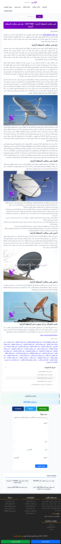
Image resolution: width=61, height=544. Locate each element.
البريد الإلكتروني (30, 449)
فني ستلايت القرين (24, 355)
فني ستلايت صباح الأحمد (30, 503)
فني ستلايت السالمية (43, 357)
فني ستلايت (32, 357)
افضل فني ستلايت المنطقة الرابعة (44, 374)
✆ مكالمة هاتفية (45, 541)
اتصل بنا (51, 529)
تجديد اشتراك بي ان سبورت (11, 360)
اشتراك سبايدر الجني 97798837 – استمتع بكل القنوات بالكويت (17, 481)
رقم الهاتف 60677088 (30, 402)
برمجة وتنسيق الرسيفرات (10, 506)
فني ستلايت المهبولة (17, 348)
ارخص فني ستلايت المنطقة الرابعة (44, 381)
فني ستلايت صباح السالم (30, 511)
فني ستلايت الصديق (23, 346)
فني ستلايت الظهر (9, 353)
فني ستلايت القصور (12, 355)
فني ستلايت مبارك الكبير (37, 355)
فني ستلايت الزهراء (12, 346)
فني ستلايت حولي (30, 508)
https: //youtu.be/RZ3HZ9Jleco (49, 335)
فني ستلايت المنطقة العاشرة (34, 342)
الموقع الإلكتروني (30, 457)
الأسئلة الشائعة (8, 11)
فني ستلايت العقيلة (20, 342)
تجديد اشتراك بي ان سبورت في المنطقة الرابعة (41, 384)
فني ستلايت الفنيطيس (31, 351)
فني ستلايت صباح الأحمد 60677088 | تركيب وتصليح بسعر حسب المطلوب (43, 488)
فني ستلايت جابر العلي (51, 355)
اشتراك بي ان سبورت (52, 362)
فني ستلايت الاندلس (46, 346)
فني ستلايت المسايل (19, 351)
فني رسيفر (17, 7)
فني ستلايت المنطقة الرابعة (50, 34)
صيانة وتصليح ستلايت (10, 503)
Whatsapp (43, 409)
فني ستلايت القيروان (28, 344)
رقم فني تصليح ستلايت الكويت (29, 360)
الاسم (30, 441)
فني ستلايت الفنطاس (35, 353)
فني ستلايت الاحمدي (29, 348)
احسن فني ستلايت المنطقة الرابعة (44, 378)
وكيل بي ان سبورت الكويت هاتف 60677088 (43, 480)
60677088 (54, 513)
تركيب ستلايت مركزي (10, 508)
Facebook (18, 409)
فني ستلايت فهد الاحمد (22, 353)
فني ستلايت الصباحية (47, 353)
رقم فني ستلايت (23, 357)
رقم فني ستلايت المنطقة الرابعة (45, 371)
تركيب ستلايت (36, 7)
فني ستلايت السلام (35, 346)
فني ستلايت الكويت (19, 536)
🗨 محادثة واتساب (15, 541)
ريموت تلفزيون (8, 7)
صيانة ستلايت (26, 7)
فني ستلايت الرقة (40, 344)
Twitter (30, 409)
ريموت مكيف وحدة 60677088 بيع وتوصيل (17, 487)
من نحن (51, 524)
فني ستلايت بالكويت (12, 357)
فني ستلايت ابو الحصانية (45, 351)
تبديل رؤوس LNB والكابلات (10, 511)
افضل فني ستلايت (43, 360)
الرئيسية (44, 7)
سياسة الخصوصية (51, 527)
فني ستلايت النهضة (16, 344)
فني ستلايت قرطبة (42, 348)
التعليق (30, 423)
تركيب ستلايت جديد (9, 501)
